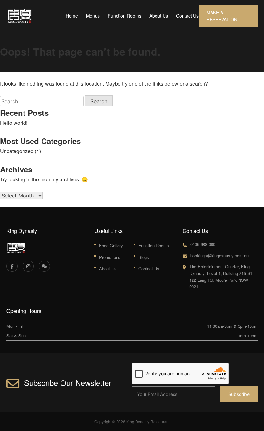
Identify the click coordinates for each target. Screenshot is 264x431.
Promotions (109, 257)
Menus (93, 16)
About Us (158, 16)
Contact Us (187, 16)
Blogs (143, 257)
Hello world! (13, 122)
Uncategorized (16, 151)
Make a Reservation (221, 16)
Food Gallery (111, 246)
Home (72, 16)
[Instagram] (28, 266)
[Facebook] (12, 266)
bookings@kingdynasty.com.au (219, 255)
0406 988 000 (202, 244)
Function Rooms (124, 16)
